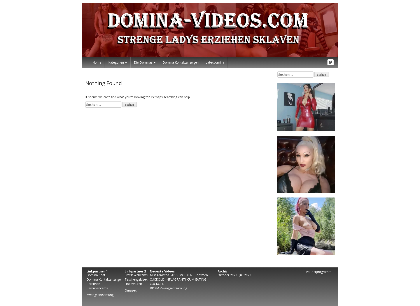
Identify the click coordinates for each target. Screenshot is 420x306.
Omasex (130, 290)
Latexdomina (215, 62)
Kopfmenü (202, 275)
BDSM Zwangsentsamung (168, 288)
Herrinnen (93, 284)
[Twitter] (330, 62)
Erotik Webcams (136, 275)
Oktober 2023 (227, 275)
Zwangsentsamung (100, 295)
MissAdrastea (159, 275)
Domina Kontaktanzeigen (181, 62)
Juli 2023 (245, 275)
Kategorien (116, 62)
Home (97, 62)
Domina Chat (95, 275)
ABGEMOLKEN (181, 275)
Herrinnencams (97, 288)
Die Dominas (143, 62)
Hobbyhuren (133, 284)
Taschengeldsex (136, 279)
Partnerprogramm (318, 272)
